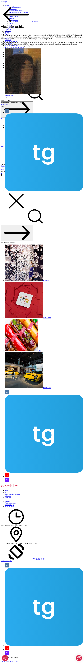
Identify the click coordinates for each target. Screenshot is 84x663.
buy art (11, 23)
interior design (9, 505)
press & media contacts (12, 494)
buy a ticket (4, 173)
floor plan (9, 561)
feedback (8, 498)
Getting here (5, 166)
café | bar (8, 496)
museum (7, 5)
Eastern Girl (9, 95)
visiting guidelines (6, 661)
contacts (3, 561)
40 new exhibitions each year (14, 47)
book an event (9, 506)
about (7, 490)
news (6, 492)
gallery (7, 33)
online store (4, 104)
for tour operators (10, 503)
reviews (7, 501)
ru (1, 118)
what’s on (8, 29)
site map (15, 661)
